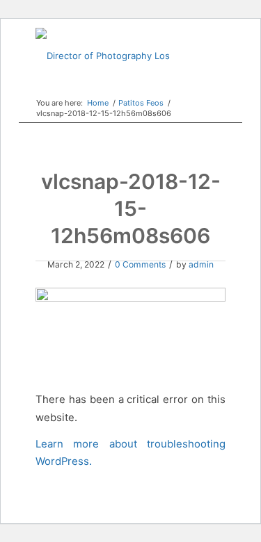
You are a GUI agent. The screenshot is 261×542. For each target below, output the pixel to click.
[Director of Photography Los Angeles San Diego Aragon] (111, 55)
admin (201, 264)
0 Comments (140, 264)
